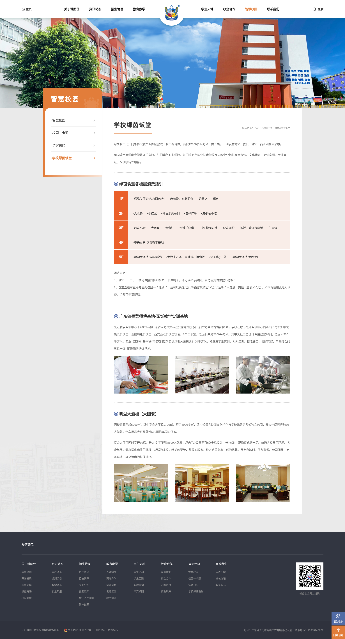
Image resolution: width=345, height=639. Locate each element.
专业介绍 (84, 585)
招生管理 (117, 9)
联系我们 (273, 9)
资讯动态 (95, 9)
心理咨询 (139, 585)
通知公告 (57, 578)
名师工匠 (111, 591)
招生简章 (84, 578)
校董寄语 (27, 591)
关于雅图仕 (71, 9)
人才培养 (111, 572)
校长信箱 (221, 578)
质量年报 (57, 591)
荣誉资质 (27, 578)
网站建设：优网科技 (106, 630)
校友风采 (166, 591)
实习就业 (166, 572)
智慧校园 (251, 9)
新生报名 (84, 604)
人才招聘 (221, 572)
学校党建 (27, 585)
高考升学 (111, 578)
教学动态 (57, 585)
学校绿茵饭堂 (195, 591)
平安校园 (139, 591)
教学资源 (111, 597)
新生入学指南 (86, 597)
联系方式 (221, 585)
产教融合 (166, 585)
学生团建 (139, 578)
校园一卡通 (194, 578)
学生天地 (207, 9)
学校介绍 (27, 572)
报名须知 (84, 591)
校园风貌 (27, 597)
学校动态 (57, 572)
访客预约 (193, 585)
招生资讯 (84, 572)
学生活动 (139, 572)
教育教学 (139, 9)
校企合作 (229, 9)
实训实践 (111, 585)
